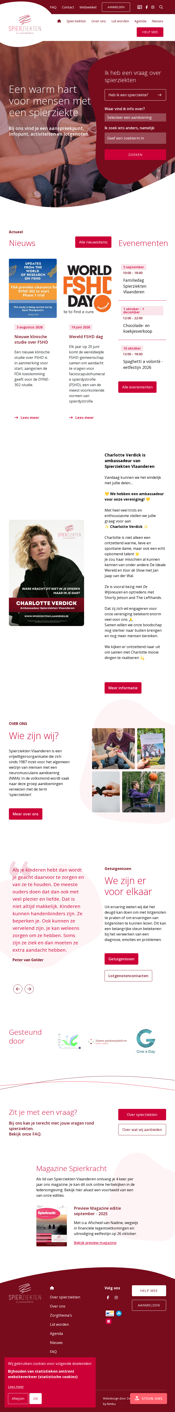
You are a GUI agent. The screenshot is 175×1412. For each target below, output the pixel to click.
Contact (68, 7)
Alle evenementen (137, 387)
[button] (17, 989)
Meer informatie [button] (123, 687)
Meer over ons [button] (26, 813)
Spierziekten (76, 21)
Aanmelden (116, 7)
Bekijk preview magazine (95, 1242)
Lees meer (29, 417)
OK (35, 1398)
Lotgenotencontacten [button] (128, 975)
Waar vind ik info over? (125, 108)
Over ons (98, 21)
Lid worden (120, 21)
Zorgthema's (61, 1315)
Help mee (150, 32)
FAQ (53, 1351)
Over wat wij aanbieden (142, 1129)
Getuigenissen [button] (121, 958)
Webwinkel (88, 7)
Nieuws (157, 21)
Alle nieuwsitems (93, 242)
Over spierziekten (142, 1114)
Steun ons (151, 1398)
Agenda (140, 21)
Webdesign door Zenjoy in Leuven (126, 1398)
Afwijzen (18, 1398)
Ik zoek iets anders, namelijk (129, 127)
